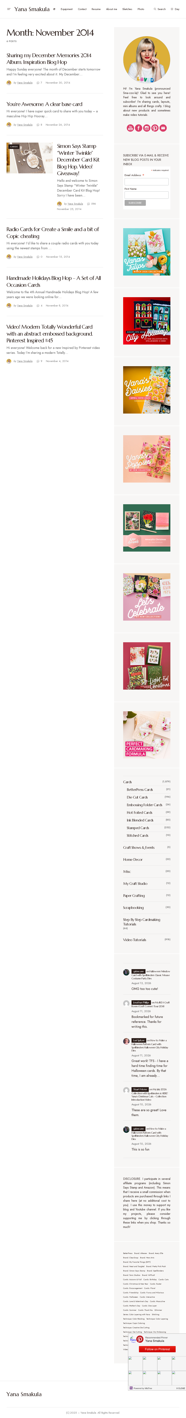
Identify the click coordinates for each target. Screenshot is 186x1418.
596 (93, 204)
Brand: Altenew (140, 1253)
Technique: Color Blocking (134, 1318)
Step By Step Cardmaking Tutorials (141, 922)
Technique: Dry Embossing (155, 1332)
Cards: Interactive (147, 1297)
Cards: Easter (155, 1284)
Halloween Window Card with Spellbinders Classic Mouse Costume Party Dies (151, 975)
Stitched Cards (137, 835)
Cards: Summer (129, 1310)
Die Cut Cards (137, 797)
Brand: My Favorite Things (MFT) (137, 1262)
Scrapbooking (133, 907)
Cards (14, 146)
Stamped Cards (138, 828)
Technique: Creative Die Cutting (136, 1327)
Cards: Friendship (130, 1292)
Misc (127, 871)
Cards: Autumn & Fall (132, 1279)
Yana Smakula (32, 9)
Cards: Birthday (150, 1279)
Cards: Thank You (145, 1310)
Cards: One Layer (149, 1305)
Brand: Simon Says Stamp (134, 1270)
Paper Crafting (134, 895)
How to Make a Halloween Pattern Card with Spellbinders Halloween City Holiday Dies (150, 1045)
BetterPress (127, 1253)
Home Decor (133, 859)
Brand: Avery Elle (156, 1253)
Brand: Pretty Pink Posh (156, 1266)
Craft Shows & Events (138, 847)
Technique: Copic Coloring (134, 1323)
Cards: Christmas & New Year (135, 1284)
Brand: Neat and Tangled (133, 1266)
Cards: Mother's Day (131, 1305)
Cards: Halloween (130, 1297)
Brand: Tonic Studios (131, 1275)
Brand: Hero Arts (147, 1257)
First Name (131, 189)
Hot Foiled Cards (139, 812)
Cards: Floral (149, 1288)
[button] (9, 9)
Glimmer (158, 1310)
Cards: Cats (164, 1279)
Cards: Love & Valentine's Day (135, 1301)
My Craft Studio (135, 883)
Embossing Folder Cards (144, 805)
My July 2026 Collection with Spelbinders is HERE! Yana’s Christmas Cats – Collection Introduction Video (150, 1094)
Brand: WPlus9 (148, 1275)
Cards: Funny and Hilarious (152, 1292)
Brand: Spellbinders (155, 1270)
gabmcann (138, 971)
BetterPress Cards (140, 789)
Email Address (135, 175)
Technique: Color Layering (157, 1318)
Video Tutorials (134, 940)
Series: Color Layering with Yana (136, 1314)
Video (125, 1349)
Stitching (155, 1314)
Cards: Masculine (157, 1301)
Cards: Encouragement (132, 1288)
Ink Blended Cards (140, 820)
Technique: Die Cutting (132, 1332)
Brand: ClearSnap (130, 1257)
